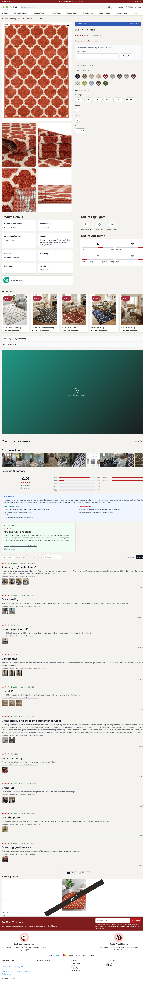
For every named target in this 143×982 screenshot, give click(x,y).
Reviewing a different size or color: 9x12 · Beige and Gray (20, 698)
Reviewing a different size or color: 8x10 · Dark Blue (18, 854)
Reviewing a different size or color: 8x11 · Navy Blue (20, 546)
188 (83, 873)
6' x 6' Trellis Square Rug (12, 328)
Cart (139, 7)
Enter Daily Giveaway (43, 960)
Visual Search (122, 13)
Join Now (136, 920)
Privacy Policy (134, 924)
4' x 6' (79, 100)
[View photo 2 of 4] (12, 581)
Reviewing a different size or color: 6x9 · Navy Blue (18, 794)
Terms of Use (7, 967)
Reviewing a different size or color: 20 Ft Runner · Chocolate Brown (23, 668)
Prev (64, 873)
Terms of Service (101, 928)
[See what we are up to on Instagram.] (111, 964)
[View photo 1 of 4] (5, 581)
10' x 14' (118, 100)
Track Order (138, 1)
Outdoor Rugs (55, 13)
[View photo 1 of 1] (5, 641)
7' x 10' (98, 100)
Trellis (28, 19)
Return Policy (76, 968)
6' (77, 110)
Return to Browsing (9, 19)
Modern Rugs (39, 13)
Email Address (81, 51)
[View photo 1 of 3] (5, 673)
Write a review (98, 35)
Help (130, 1)
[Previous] (4, 313)
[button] (68, 25)
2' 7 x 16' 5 (80, 130)
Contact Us (75, 960)
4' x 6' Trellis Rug (97, 328)
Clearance (137, 13)
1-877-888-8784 (8, 1)
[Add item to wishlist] (26, 297)
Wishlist (130, 7)
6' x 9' (88, 100)
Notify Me (126, 56)
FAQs (73, 965)
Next (88, 873)
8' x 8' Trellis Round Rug (70, 328)
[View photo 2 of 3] (12, 673)
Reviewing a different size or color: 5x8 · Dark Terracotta (20, 765)
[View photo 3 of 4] (19, 581)
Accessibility (76, 970)
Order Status (76, 963)
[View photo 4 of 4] (26, 581)
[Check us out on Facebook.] (108, 964)
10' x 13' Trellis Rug (128, 328)
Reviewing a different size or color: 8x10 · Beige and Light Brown (22, 735)
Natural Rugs (71, 13)
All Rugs (4, 13)
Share (94, 65)
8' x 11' (108, 100)
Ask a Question (81, 65)
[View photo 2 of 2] (12, 611)
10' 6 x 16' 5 (130, 100)
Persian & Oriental (20, 13)
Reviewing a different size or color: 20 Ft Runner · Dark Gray (21, 606)
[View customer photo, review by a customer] (9, 460)
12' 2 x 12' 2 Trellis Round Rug (43, 328)
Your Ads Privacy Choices (12, 971)
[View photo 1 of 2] (5, 611)
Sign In (120, 7)
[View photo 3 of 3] (19, 673)
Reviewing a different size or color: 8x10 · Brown (17, 636)
